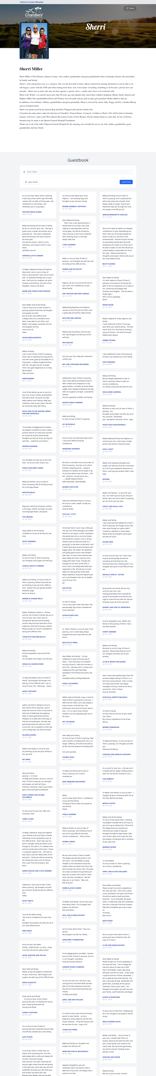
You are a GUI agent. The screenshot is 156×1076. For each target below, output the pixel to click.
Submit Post (126, 182)
